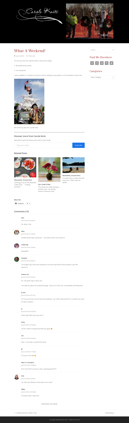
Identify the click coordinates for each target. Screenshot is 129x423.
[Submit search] (112, 50)
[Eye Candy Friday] (49, 169)
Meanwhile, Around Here (23, 180)
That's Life (32, 56)
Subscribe (78, 145)
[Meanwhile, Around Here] (25, 167)
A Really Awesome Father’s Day (25, 413)
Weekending (109, 413)
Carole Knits (59, 420)
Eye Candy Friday (44, 184)
